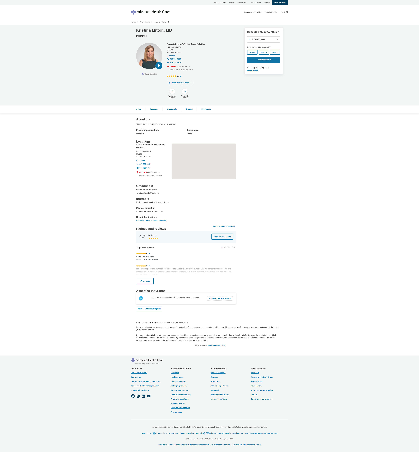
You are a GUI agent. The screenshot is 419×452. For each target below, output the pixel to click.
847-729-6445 (175, 59)
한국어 (214, 433)
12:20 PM (252, 52)
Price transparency (179, 390)
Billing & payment (179, 386)
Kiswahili (253, 433)
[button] (158, 65)
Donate (254, 395)
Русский (240, 433)
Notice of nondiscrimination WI (221, 444)
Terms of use (237, 444)
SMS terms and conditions (252, 444)
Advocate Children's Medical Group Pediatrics (186, 44)
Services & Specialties (252, 12)
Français (171, 433)
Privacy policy (162, 444)
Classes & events (178, 381)
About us (255, 373)
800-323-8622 (252, 70)
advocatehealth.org (140, 390)
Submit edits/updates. (217, 345)
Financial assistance (180, 399)
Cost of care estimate (181, 395)
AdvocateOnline (218, 373)
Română (233, 433)
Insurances (206, 109)
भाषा (193, 433)
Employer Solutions (220, 395)
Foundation (256, 386)
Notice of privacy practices (178, 444)
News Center (257, 381)
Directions (171, 56)
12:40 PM (264, 52)
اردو (268, 433)
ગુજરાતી (177, 433)
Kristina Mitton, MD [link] (161, 22)
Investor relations (219, 399)
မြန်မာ (154, 433)
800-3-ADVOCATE (220, 2)
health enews (177, 377)
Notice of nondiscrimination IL (198, 444)
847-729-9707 (175, 62)
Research (215, 390)
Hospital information (180, 408)
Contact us (136, 377)
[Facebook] (133, 396)
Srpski (247, 433)
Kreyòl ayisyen (186, 433)
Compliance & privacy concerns (145, 381)
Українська (262, 433)
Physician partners (219, 386)
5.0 (147, 253)
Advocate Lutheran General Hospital (151, 221)
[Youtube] (148, 396)
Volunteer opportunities (262, 390)
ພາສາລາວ (220, 433)
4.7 (178, 76)
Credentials (172, 109)
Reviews (189, 109)
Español (231, 2)
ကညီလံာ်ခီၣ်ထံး (206, 433)
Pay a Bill (267, 2)
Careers (214, 377)
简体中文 (160, 433)
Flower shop (176, 412)
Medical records (178, 403)
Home (133, 22)
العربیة (149, 433)
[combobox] (263, 39)
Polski (226, 433)
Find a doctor (145, 22)
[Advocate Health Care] (150, 12)
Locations (154, 109)
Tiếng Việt (274, 433)
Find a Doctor (242, 2)
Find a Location (256, 2)
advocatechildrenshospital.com (145, 386)
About (138, 109)
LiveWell (175, 373)
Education (215, 381)
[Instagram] (138, 396)
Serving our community (261, 399)
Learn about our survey (225, 227)
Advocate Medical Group (262, 377)
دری (165, 433)
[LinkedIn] (143, 396)
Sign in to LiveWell (280, 2)
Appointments (270, 12)
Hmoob (198, 433)
